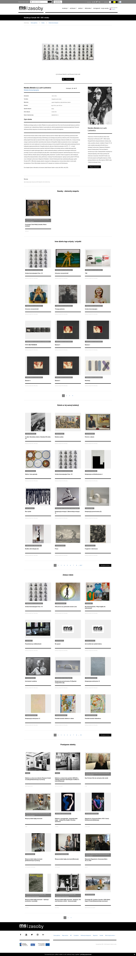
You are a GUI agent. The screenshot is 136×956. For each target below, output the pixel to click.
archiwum (72, 8)
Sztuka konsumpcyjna (53, 23)
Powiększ (68, 79)
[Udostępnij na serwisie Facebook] (76, 88)
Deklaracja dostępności (86, 935)
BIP (71, 935)
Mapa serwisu (65, 935)
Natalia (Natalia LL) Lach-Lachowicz (37, 88)
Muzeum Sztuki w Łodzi (23, 1)
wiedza (80, 8)
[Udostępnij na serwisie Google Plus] (73, 88)
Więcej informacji (94, 167)
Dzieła (43, 23)
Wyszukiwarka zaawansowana (57, 2)
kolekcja (64, 8)
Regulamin (95, 935)
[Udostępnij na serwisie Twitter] (75, 88)
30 (81, 735)
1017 (81, 565)
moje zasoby (105, 8)
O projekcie (76, 935)
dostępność (96, 8)
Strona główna (34, 23)
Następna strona (105, 565)
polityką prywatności (85, 954)
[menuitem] (65, 8)
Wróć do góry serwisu (110, 935)
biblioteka (88, 8)
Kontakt (101, 935)
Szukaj (49, 1)
